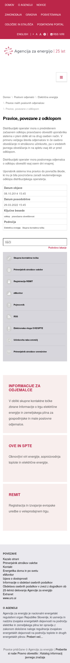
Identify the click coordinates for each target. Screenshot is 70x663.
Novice (41, 5)
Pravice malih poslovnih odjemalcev (25, 103)
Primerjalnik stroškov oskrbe (20, 563)
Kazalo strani (11, 559)
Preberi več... (35, 637)
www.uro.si (9, 598)
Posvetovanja (51, 14)
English (22, 34)
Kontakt (7, 567)
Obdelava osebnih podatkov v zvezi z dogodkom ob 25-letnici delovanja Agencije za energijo (34, 588)
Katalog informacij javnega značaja (43, 655)
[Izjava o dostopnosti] (44, 34)
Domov (9, 5)
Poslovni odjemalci (24, 97)
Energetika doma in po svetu (20, 571)
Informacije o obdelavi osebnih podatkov (27, 582)
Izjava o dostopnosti (15, 578)
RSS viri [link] (58, 34)
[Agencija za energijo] (35, 51)
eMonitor (8, 574)
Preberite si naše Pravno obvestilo (37, 651)
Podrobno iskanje (57, 247)
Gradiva (31, 14)
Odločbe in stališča (19, 24)
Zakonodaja (13, 14)
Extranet (8, 594)
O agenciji (25, 5)
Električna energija (48, 97)
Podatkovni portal (50, 24)
